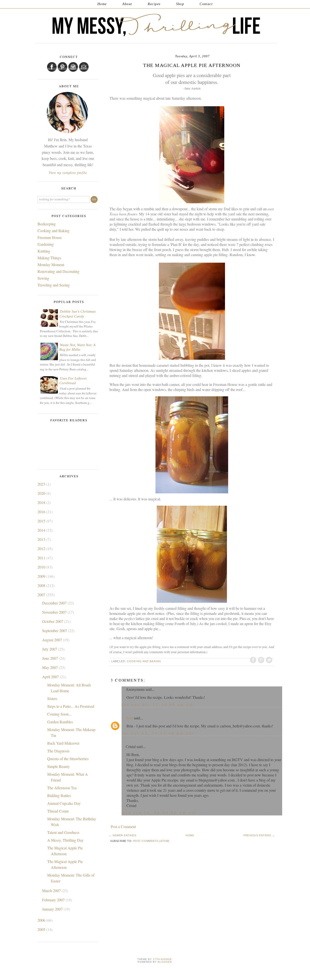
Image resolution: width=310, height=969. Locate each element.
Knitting (44, 250)
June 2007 (50, 658)
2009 (42, 576)
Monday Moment (51, 264)
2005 (42, 929)
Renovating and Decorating (58, 271)
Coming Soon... (59, 714)
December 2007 (55, 602)
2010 (42, 567)
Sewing (43, 278)
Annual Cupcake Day (64, 803)
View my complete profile (68, 173)
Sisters (52, 698)
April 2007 (51, 676)
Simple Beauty (58, 766)
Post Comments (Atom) (151, 840)
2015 (42, 520)
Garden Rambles (60, 721)
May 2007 (50, 667)
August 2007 (52, 639)
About (127, 4)
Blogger (165, 962)
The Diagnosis (58, 750)
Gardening (46, 244)
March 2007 (52, 890)
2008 (42, 585)
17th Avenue (162, 959)
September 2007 (55, 630)
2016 (42, 511)
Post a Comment (123, 826)
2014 (42, 530)
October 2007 (53, 621)
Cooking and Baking (144, 661)
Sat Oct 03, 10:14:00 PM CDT (158, 732)
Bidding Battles (59, 795)
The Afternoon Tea (62, 787)
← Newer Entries (122, 835)
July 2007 (50, 648)
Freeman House (50, 237)
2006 (42, 920)
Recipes (154, 4)
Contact (206, 4)
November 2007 (55, 612)
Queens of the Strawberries (68, 758)
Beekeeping (47, 223)
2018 (42, 502)
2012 (42, 548)
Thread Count (58, 811)
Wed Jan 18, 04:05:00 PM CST (159, 812)
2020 (42, 493)
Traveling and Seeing (54, 284)
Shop (180, 4)
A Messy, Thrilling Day (65, 840)
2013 (42, 539)
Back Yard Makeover (63, 743)
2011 (42, 557)
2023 (42, 484)
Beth (129, 718)
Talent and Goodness (63, 832)
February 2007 (54, 899)
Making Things (49, 257)
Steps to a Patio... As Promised (70, 706)
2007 (42, 594)
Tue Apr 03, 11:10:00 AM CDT (158, 704)
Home (102, 4)
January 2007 (53, 909)
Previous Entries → (259, 835)
